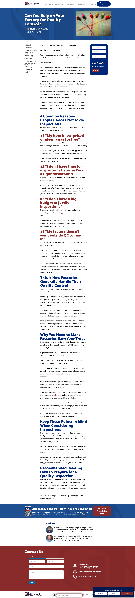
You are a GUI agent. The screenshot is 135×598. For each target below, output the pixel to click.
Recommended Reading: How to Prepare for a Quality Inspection (30, 69)
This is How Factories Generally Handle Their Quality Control (29, 57)
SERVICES (48, 4)
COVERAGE (70, 4)
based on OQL (56, 395)
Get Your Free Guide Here (102, 511)
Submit (95, 70)
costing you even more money (67, 213)
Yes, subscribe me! (99, 66)
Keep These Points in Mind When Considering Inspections (30, 65)
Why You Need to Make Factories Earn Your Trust (30, 61)
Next (32, 582)
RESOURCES (81, 4)
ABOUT (92, 4)
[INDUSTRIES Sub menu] (64, 4)
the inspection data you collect (54, 374)
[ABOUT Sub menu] (95, 4)
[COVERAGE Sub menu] (75, 4)
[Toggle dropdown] (52, 4)
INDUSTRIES (59, 4)
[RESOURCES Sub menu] (86, 4)
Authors (26, 72)
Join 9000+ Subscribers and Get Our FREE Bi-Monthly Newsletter (98, 62)
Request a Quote (103, 4)
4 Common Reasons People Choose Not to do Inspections (30, 52)
